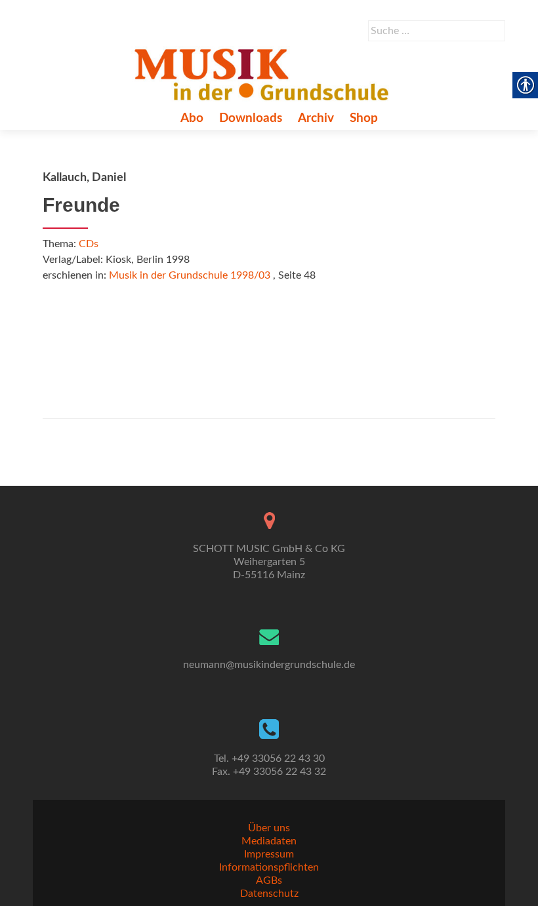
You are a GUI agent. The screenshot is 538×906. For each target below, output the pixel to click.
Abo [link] (191, 118)
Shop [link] (364, 118)
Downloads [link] (250, 118)
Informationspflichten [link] (269, 867)
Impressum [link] (269, 854)
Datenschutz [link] (269, 893)
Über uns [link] (269, 828)
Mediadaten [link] (269, 841)
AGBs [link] (269, 880)
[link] (264, 74)
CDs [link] (88, 244)
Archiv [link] (316, 118)
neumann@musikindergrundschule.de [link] (269, 665)
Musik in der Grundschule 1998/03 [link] (189, 275)
